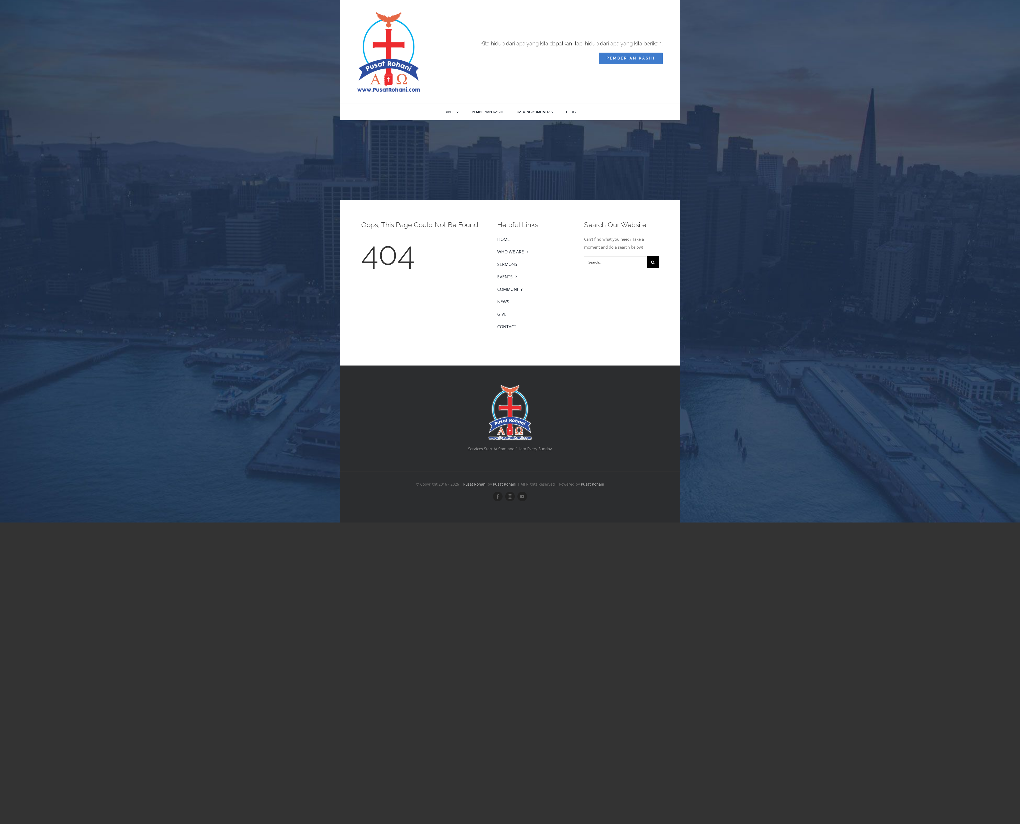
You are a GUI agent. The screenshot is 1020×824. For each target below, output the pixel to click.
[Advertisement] (510, 160)
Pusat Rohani (475, 484)
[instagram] (510, 496)
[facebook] (498, 496)
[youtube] (522, 496)
